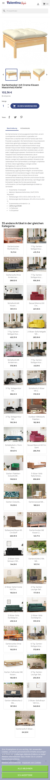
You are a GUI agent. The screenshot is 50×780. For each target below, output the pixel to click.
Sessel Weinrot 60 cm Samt (36, 446)
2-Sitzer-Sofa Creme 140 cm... (13, 588)
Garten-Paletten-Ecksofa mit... (13, 474)
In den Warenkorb (25, 106)
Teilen (9, 117)
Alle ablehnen (25, 768)
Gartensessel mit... (37, 502)
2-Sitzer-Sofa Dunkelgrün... (36, 616)
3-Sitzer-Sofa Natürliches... (36, 474)
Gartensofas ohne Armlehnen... (13, 645)
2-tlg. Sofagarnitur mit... (13, 418)
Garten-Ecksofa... (13, 502)
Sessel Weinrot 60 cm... (36, 304)
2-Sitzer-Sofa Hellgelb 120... (37, 332)
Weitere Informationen (11, 762)
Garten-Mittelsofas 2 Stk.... (13, 701)
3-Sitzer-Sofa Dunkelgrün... (13, 616)
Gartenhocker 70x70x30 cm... (13, 247)
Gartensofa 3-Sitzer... (25, 729)
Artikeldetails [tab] (25, 128)
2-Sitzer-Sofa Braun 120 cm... (36, 701)
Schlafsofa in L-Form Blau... (13, 446)
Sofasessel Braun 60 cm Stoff (13, 531)
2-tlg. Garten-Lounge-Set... (36, 588)
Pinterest (21, 117)
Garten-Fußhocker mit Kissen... (13, 673)
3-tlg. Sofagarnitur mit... (13, 389)
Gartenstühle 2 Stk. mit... (37, 559)
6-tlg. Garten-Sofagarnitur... (37, 645)
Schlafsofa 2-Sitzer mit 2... (37, 389)
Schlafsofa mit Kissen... (13, 304)
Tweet (15, 117)
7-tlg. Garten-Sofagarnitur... (37, 247)
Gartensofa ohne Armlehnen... (13, 276)
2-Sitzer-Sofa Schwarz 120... (13, 559)
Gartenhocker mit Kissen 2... (36, 531)
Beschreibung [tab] (12, 128)
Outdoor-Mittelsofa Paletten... (37, 418)
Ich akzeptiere (25, 775)
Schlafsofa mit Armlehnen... (13, 361)
